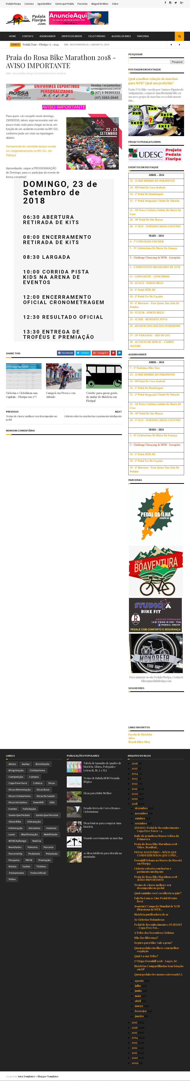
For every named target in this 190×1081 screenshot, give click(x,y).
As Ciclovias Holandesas (149, 919)
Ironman (51, 828)
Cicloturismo (96, 36)
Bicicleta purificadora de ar (151, 914)
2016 (135, 1027)
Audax (26, 764)
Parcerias (83, 3)
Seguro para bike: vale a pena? (153, 943)
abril (138, 1001)
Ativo (131, 738)
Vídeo (12, 879)
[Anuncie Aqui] (78, 23)
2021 (135, 788)
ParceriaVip (15, 853)
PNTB (29, 860)
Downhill (38, 802)
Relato (12, 866)
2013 (135, 1042)
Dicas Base (43, 789)
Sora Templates (26, 1076)
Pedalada (34, 853)
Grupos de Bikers (72, 36)
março (139, 1006)
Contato (29, 3)
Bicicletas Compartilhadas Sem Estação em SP (159, 967)
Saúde (26, 866)
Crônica (37, 783)
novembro (141, 813)
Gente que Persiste (47, 815)
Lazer (12, 834)
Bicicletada (42, 764)
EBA (52, 802)
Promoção (44, 860)
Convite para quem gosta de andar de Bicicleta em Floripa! (101, 397)
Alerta (12, 764)
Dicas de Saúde (46, 796)
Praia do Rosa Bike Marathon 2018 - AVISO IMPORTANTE (156, 878)
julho (138, 985)
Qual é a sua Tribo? (146, 956)
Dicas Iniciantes (18, 802)
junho (138, 990)
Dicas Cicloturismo (20, 796)
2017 (135, 1022)
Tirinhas (41, 866)
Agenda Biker (44, 3)
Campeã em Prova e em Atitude (60, 395)
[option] (95, 44)
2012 (135, 1048)
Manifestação (29, 834)
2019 (135, 798)
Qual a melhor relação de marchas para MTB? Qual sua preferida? (153, 81)
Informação (15, 828)
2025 (135, 768)
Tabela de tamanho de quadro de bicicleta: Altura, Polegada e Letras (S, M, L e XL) (102, 766)
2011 (135, 1053)
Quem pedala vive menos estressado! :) (158, 974)
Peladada (52, 853)
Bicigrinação (16, 770)
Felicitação (29, 808)
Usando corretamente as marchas (103, 838)
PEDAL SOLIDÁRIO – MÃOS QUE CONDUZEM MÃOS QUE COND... (156, 853)
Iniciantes (34, 828)
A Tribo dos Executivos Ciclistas (154, 933)
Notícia (62, 73)
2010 (135, 1058)
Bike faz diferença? (146, 938)
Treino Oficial (38, 873)
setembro (141, 823)
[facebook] (165, 3)
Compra (34, 776)
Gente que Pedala (64, 3)
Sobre (115, 3)
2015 (135, 1032)
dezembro (141, 808)
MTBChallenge (17, 841)
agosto (139, 980)
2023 (135, 778)
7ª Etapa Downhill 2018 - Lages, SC (155, 961)
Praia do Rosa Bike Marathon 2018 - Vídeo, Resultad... (156, 845)
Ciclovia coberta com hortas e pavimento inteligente (152, 870)
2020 (135, 793)
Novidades (15, 847)
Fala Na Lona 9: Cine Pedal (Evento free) (155, 899)
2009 (135, 1063)
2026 (135, 763)
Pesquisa (14, 860)
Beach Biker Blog (139, 742)
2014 (135, 1037)
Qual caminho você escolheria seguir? (157, 893)
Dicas (51, 783)
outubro (140, 818)
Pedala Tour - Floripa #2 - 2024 (41, 44)
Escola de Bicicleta (140, 734)
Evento (15, 45)
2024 (135, 773)
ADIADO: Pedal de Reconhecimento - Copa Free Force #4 (157, 829)
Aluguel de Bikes (99, 3)
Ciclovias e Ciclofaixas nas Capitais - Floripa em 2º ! (21, 395)
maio (138, 996)
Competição (16, 776)
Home (12, 36)
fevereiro (141, 1011)
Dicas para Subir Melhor (97, 793)
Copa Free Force (18, 783)
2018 (135, 803)
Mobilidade (51, 834)
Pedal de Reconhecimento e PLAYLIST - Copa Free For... (158, 926)
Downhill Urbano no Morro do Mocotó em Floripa (158, 862)
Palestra (32, 847)
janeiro (139, 1016)
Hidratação (34, 821)
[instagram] (170, 3)
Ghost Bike (15, 821)
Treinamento (16, 873)
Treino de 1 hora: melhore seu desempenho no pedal (152, 886)
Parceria (48, 847)
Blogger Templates (48, 1076)
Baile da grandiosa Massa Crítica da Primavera (156, 837)
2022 (135, 783)
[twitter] (176, 3)
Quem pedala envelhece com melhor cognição (156, 949)
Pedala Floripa (13, 3)
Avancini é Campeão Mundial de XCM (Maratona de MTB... (157, 908)
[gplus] (181, 3)
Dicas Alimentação (20, 789)
